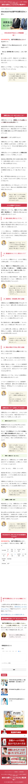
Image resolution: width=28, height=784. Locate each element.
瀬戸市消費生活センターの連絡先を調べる (12, 614)
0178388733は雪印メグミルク (17, 689)
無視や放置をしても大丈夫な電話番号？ (14, 4)
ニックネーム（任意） (6, 663)
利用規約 (16, 771)
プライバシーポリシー (8, 771)
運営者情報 (21, 771)
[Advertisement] (14, 97)
